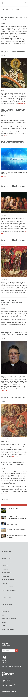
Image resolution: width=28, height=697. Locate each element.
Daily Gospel (5, 608)
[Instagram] (7, 689)
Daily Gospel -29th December (13, 240)
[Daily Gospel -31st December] (14, 73)
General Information (8, 601)
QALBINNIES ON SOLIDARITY (12, 142)
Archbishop (5, 569)
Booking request (6, 551)
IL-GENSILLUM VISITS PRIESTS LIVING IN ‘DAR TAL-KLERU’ (13, 464)
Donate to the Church (8, 629)
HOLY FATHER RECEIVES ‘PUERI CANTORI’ (13, 111)
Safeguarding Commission (9, 618)
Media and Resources (7, 586)
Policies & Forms (6, 558)
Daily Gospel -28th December (13, 397)
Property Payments (7, 594)
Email (3, 548)
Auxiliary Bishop (6, 572)
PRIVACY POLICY (10, 666)
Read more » (8, 45)
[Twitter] (5, 689)
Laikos (4, 622)
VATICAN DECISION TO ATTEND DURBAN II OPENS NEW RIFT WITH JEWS (13, 302)
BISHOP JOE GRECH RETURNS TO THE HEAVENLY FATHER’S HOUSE (14, 334)
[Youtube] (9, 689)
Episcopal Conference (8, 579)
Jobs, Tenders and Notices (9, 590)
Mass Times (5, 565)
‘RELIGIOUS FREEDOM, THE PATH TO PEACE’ (14, 18)
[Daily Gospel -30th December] (14, 202)
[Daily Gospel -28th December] (14, 420)
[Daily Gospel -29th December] (14, 261)
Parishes (4, 583)
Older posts (4, 499)
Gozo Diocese (5, 611)
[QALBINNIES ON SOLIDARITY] (14, 159)
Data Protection (6, 597)
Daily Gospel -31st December (13, 51)
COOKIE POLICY (18, 666)
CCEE (3, 615)
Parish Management (7, 562)
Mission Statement (7, 604)
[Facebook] (3, 689)
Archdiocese (5, 576)
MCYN (3, 625)
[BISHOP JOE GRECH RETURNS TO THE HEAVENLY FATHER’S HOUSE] (14, 357)
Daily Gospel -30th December (13, 186)
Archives (4, 555)
